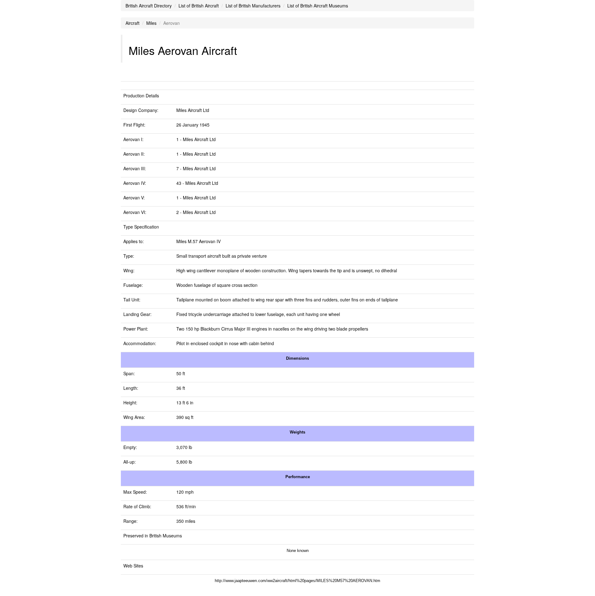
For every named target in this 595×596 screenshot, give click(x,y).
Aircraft (132, 23)
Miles (151, 23)
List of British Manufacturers (253, 5)
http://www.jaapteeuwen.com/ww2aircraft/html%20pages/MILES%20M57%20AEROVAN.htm (297, 580)
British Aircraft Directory (149, 5)
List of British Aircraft (198, 5)
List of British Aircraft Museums (317, 5)
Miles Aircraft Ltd (192, 110)
